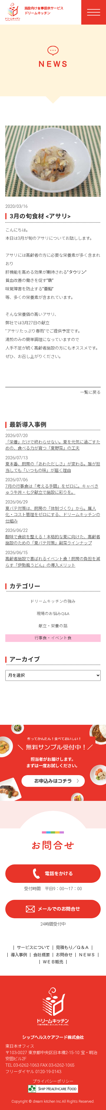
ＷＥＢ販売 (53, 962)
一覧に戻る (90, 392)
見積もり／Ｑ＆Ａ (72, 947)
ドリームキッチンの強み (53, 601)
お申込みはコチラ (53, 781)
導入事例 (19, 955)
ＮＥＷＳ (87, 955)
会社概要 (41, 955)
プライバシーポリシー (53, 1081)
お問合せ (64, 955)
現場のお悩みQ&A (53, 613)
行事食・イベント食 (53, 637)
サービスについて (33, 947)
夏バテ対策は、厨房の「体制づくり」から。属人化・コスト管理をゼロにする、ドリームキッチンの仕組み (52, 515)
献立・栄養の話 (53, 625)
